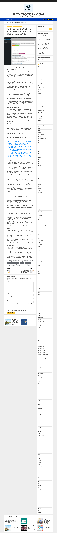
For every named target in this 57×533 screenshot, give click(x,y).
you (38, 510)
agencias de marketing (42, 138)
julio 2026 (39, 68)
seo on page (40, 423)
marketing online (41, 317)
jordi (39, 288)
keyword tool (40, 294)
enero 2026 (40, 79)
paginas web (40, 338)
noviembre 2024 (41, 106)
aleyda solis (40, 149)
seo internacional (41, 412)
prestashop (40, 367)
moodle (39, 329)
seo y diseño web (41, 435)
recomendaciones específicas (13, 265)
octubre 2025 (40, 85)
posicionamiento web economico (43, 356)
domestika (40, 211)
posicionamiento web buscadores (43, 354)
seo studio (39, 433)
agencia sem (40, 136)
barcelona (39, 169)
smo (38, 456)
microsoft (39, 323)
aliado (10, 260)
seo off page (40, 419)
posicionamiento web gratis (42, 358)
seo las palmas (40, 414)
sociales (39, 462)
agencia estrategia (41, 134)
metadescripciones (9, 264)
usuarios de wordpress (28, 265)
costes (39, 201)
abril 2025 (39, 97)
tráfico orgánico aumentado (20, 265)
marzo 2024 (40, 122)
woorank (39, 493)
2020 (39, 128)
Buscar (50, 29)
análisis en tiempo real (14, 260)
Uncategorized (40, 477)
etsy (38, 234)
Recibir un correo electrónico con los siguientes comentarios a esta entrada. (20, 308)
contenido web (26, 260)
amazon (39, 157)
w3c (38, 481)
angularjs (39, 165)
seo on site (40, 425)
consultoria (40, 192)
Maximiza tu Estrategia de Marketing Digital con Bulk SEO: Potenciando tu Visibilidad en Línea (48, 528)
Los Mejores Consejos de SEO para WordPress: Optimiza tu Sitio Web (31, 321)
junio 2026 (40, 70)
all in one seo (40, 151)
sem (38, 398)
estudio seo (40, 232)
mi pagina (39, 319)
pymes (39, 379)
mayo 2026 (40, 72)
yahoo (39, 504)
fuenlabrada (40, 244)
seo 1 (39, 404)
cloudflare (40, 188)
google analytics (41, 252)
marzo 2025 (40, 99)
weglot (39, 487)
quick (39, 381)
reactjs (39, 383)
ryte (38, 394)
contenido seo (40, 199)
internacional (40, 282)
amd (38, 159)
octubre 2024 (40, 108)
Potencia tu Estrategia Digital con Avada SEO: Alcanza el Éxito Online (15, 321)
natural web (40, 331)
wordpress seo (14, 26)
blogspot (39, 178)
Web (7, 300)
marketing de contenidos (42, 313)
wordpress (10, 26)
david (39, 203)
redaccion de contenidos (42, 385)
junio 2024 (40, 116)
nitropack (39, 333)
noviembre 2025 (41, 83)
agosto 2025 (40, 89)
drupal (39, 213)
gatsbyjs (39, 246)
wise (39, 491)
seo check (39, 406)
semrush (39, 400)
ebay (39, 221)
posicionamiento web (41, 350)
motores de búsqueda (15, 264)
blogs (39, 176)
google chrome (40, 255)
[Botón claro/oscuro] (44, 19)
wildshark (39, 489)
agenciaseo (40, 142)
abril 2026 (39, 73)
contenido (39, 198)
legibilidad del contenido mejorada (26, 261)
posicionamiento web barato (43, 352)
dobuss (39, 209)
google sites (40, 265)
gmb (39, 248)
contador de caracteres (42, 196)
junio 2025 (40, 93)
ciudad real (40, 186)
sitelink (39, 446)
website (39, 485)
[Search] (45, 19)
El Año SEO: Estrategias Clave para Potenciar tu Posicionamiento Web (48, 521)
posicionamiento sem (41, 346)
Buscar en (41, 26)
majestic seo (40, 307)
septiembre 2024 (41, 110)
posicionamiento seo (41, 348)
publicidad (40, 377)
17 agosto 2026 (46, 523)
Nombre (8, 293)
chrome (39, 184)
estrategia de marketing (42, 230)
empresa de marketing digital (43, 225)
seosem (39, 439)
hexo (39, 275)
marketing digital (41, 315)
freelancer (40, 242)
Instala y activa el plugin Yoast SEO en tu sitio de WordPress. (19, 141)
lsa (38, 300)
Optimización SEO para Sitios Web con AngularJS (31, 520)
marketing (40, 311)
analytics (39, 163)
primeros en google (41, 371)
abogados (39, 130)
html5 (39, 279)
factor (39, 238)
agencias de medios (41, 140)
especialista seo (40, 228)
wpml (39, 500)
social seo (39, 460)
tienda (39, 464)
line (38, 296)
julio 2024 (39, 114)
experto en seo (40, 236)
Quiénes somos (6, 19)
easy (38, 219)
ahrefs (39, 144)
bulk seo (39, 180)
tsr (38, 471)
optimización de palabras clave (22, 264)
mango (39, 309)
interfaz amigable (18, 261)
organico (39, 336)
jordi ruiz (39, 290)
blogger (39, 174)
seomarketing (40, 437)
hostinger (39, 277)
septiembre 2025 (41, 87)
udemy (39, 475)
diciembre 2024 (40, 104)
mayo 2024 (40, 118)
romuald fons (40, 392)
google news (40, 259)
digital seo (40, 205)
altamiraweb (40, 153)
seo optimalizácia (41, 427)
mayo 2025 (40, 95)
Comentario (9, 281)
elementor (40, 223)
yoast (17, 26)
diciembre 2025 (40, 81)
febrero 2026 (40, 77)
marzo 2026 (40, 75)
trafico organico (40, 466)
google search (40, 263)
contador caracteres (41, 194)
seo (38, 402)
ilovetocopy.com (28, 14)
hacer (39, 273)
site (38, 444)
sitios (39, 450)
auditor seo (40, 167)
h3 (38, 271)
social (39, 458)
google (39, 250)
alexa (39, 147)
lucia (39, 302)
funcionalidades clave (9, 261)
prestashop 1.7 (40, 369)
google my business (41, 257)
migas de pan (40, 325)
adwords (39, 132)
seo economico (40, 410)
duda (39, 217)
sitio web (39, 448)
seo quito (39, 431)
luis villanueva (40, 306)
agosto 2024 (40, 112)
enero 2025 (40, 102)
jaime (39, 286)
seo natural (40, 417)
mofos (39, 327)
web (38, 483)
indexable (14, 261)
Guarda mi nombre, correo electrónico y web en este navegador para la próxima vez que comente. (20, 304)
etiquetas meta (30, 260)
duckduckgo (40, 215)
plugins (8, 26)
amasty (39, 155)
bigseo (39, 171)
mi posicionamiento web (42, 321)
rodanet (39, 390)
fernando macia (40, 240)
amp (38, 161)
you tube (39, 512)
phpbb (39, 340)
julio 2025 (39, 91)
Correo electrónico (10, 296)
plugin (8, 265)
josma (39, 292)
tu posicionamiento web (42, 473)
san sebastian (40, 396)
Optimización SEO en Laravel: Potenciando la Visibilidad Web (11, 521)
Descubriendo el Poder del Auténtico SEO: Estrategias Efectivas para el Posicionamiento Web (44, 52)
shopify (39, 441)
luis (38, 304)
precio (39, 365)
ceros (39, 182)
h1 (38, 267)
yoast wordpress (12, 266)
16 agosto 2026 (14, 324)
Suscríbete (51, 19)
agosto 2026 (40, 66)
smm (39, 454)
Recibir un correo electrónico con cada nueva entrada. (16, 310)
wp (38, 498)
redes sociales (40, 387)
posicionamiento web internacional (44, 360)
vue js (39, 479)
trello (39, 468)
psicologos (40, 375)
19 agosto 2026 (8, 522)
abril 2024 (39, 120)
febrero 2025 (40, 100)
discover (39, 207)
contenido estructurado (20, 260)
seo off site (40, 421)
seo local (39, 416)
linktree (39, 298)
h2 (38, 269)
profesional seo (40, 373)
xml (38, 502)
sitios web (39, 452)
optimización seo (29, 264)
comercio (39, 190)
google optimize (40, 261)
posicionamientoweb (41, 363)
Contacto (12, 19)
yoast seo (20, 26)
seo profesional (40, 429)
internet (39, 284)
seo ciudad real (40, 408)
